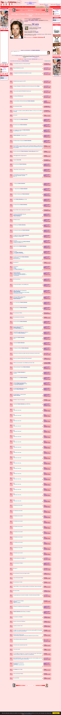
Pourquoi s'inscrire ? (58, 5)
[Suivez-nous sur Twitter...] (2, 76)
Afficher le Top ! (4, 27)
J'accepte (56, 713)
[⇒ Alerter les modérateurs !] (42, 64)
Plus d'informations (28, 713)
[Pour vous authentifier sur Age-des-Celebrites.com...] (46, 4)
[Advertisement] (50, 1)
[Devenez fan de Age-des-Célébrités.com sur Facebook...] (54, 20)
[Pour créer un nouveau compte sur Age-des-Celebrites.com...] (58, 4)
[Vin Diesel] (47, 11)
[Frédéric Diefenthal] (48, 54)
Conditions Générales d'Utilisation (34, 56)
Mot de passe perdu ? (46, 5)
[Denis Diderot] (14, 11)
